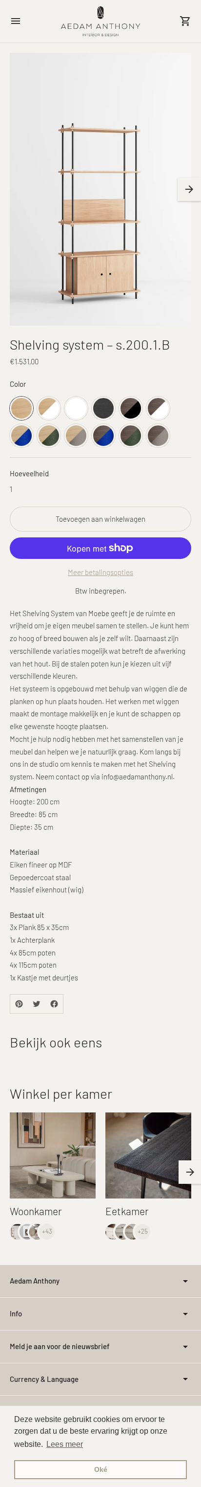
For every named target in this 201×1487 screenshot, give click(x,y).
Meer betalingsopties (100, 572)
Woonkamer (36, 1211)
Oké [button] (100, 1469)
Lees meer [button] (64, 1444)
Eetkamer (127, 1211)
